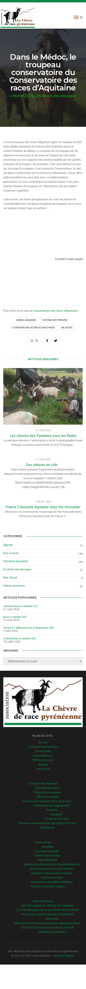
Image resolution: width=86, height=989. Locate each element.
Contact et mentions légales (47, 886)
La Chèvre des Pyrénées (43, 746)
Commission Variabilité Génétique (52, 882)
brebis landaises (26, 320)
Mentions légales (64, 955)
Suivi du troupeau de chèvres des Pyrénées (47, 905)
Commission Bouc (52, 877)
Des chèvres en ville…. (43, 465)
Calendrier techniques (51, 932)
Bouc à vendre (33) (14, 617)
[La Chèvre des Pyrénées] (17, 17)
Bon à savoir (11, 553)
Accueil (43, 742)
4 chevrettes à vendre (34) (19, 638)
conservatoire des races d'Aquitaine (33, 327)
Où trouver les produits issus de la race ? (47, 801)
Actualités (47, 846)
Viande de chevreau (56, 818)
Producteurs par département (52, 805)
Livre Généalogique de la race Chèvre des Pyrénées (47, 910)
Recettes (52, 810)
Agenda (8, 545)
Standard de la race (47, 788)
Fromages (56, 814)
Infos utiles (52, 918)
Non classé (10, 577)
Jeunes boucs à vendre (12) (20, 606)
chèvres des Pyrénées (54, 320)
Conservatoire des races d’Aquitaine (55, 310)
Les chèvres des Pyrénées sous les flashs (43, 436)
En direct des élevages (56, 96)
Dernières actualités (15, 561)
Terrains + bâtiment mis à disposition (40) (28, 627)
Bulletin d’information (47, 855)
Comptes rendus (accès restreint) (52, 873)
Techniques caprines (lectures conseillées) (47, 914)
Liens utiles (43, 768)
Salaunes (66, 327)
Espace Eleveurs (43, 755)
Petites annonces (14, 585)
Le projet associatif (47, 851)
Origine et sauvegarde (47, 792)
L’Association (43, 751)
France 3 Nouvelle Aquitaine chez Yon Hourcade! (43, 507)
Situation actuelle (47, 796)
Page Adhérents (47, 860)
